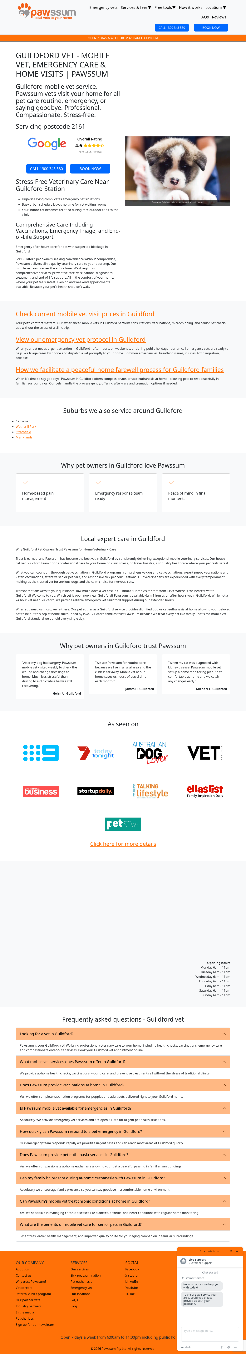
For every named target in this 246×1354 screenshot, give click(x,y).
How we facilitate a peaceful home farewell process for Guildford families (120, 369)
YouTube (131, 1288)
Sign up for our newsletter (35, 1324)
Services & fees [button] (136, 7)
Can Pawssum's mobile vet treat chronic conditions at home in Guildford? (85, 1201)
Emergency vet (81, 1288)
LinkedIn (131, 1281)
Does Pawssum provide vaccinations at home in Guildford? (72, 1085)
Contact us (23, 1275)
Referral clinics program (33, 1294)
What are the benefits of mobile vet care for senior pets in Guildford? (81, 1224)
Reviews (219, 17)
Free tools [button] (165, 7)
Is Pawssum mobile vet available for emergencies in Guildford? (75, 1108)
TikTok (130, 1294)
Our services (80, 1269)
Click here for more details (123, 843)
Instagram (132, 1275)
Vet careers (24, 1288)
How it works (190, 7)
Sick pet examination (86, 1275)
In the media (25, 1312)
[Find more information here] (210, 1299)
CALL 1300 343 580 (172, 28)
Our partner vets (28, 1300)
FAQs (204, 17)
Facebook (132, 1269)
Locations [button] (215, 7)
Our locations (80, 1294)
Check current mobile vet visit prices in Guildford (85, 314)
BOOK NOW (211, 28)
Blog (74, 1306)
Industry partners (29, 1306)
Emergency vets (103, 7)
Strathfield (23, 432)
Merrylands (24, 437)
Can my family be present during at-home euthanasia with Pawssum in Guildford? (92, 1177)
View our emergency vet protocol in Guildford (81, 339)
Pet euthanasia (81, 1281)
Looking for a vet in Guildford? (46, 1033)
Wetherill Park (26, 426)
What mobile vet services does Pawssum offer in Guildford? (72, 1061)
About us (22, 1269)
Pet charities (25, 1318)
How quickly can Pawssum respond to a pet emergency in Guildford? (81, 1131)
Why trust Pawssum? (31, 1281)
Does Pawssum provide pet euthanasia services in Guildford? (74, 1154)
